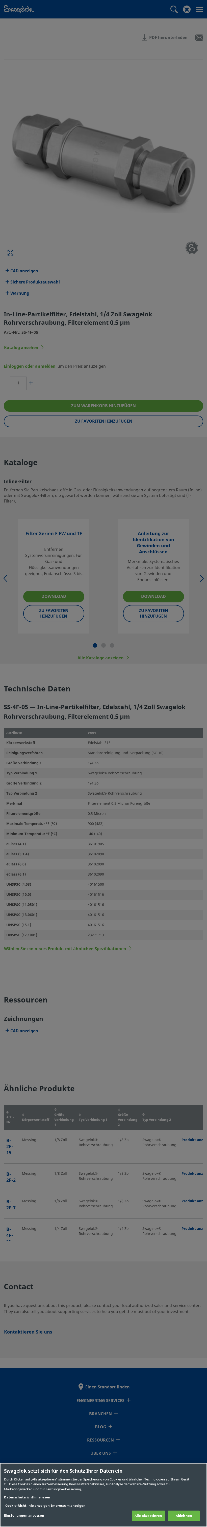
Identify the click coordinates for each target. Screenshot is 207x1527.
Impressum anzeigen (68, 1505)
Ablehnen (184, 1515)
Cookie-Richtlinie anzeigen (27, 1505)
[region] (103, 1495)
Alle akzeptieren (148, 1515)
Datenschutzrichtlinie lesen (27, 1497)
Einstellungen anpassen (24, 1515)
